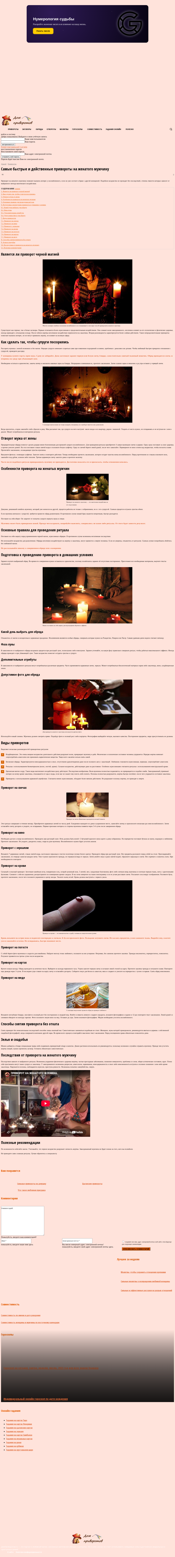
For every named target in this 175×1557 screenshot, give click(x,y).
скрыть (17, 189)
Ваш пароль (30, 142)
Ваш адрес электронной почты (38, 154)
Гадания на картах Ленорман (19, 1424)
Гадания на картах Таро (16, 1420)
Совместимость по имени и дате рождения (20, 1315)
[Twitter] (47, 1159)
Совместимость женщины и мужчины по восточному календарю (30, 1322)
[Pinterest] (56, 1159)
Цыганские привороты (92, 1183)
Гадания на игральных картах (19, 1438)
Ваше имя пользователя (35, 139)
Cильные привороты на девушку (31, 1183)
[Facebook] (29, 1159)
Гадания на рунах (13, 1442)
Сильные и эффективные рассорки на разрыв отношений (146, 1290)
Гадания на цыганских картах (19, 1427)
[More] (84, 1159)
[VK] (38, 1159)
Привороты (12, 164)
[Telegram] (65, 1159)
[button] (171, 129)
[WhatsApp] (74, 1159)
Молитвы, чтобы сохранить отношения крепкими (143, 1272)
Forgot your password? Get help (14, 147)
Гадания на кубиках (15, 1446)
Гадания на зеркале (15, 1431)
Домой (3, 164)
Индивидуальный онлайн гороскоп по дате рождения (36, 1399)
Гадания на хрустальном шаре (19, 1449)
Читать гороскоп (45, 31)
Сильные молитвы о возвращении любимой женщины (145, 1281)
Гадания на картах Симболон (19, 1435)
